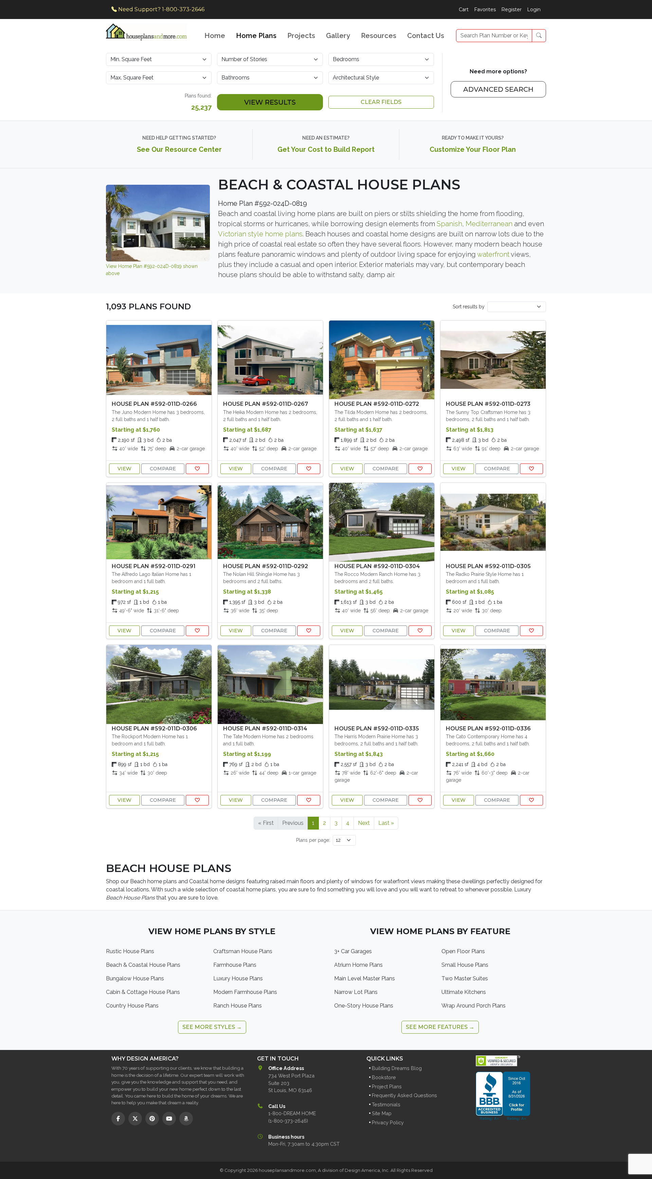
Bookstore (384, 1077)
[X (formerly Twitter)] (135, 1118)
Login (534, 9)
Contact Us (425, 36)
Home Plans (256, 36)
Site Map (382, 1113)
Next (364, 823)
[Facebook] (118, 1118)
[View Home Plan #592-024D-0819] (158, 222)
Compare (163, 469)
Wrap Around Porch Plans (473, 1005)
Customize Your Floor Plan (473, 149)
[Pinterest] (152, 1118)
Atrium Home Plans (358, 965)
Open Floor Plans (463, 951)
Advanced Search (498, 89)
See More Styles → (212, 1027)
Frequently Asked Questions (404, 1095)
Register (511, 9)
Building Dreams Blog (397, 1068)
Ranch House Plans (237, 1005)
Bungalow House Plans (135, 978)
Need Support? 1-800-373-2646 (160, 9)
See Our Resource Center (179, 149)
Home (214, 36)
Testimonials (386, 1104)
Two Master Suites (464, 978)
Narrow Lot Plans (356, 992)
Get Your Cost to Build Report (326, 149)
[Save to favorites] (197, 469)
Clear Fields (381, 102)
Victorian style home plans (260, 234)
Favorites (485, 9)
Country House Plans (132, 1005)
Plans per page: (313, 840)
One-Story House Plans (363, 1005)
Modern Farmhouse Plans (245, 992)
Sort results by (469, 306)
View (124, 469)
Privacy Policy (388, 1122)
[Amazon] (186, 1118)
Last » (386, 823)
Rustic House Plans (130, 951)
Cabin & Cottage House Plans (143, 992)
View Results (270, 102)
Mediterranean (489, 224)
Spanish (449, 224)
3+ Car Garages (353, 951)
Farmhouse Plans (234, 965)
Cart (464, 9)
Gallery (338, 36)
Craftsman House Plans (242, 951)
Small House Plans (464, 965)
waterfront (493, 254)
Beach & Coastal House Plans (143, 965)
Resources (378, 36)
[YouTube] (169, 1118)
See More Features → (440, 1027)
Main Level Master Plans (364, 978)
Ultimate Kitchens (463, 992)
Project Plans (387, 1086)
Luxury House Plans (238, 978)
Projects (301, 36)
